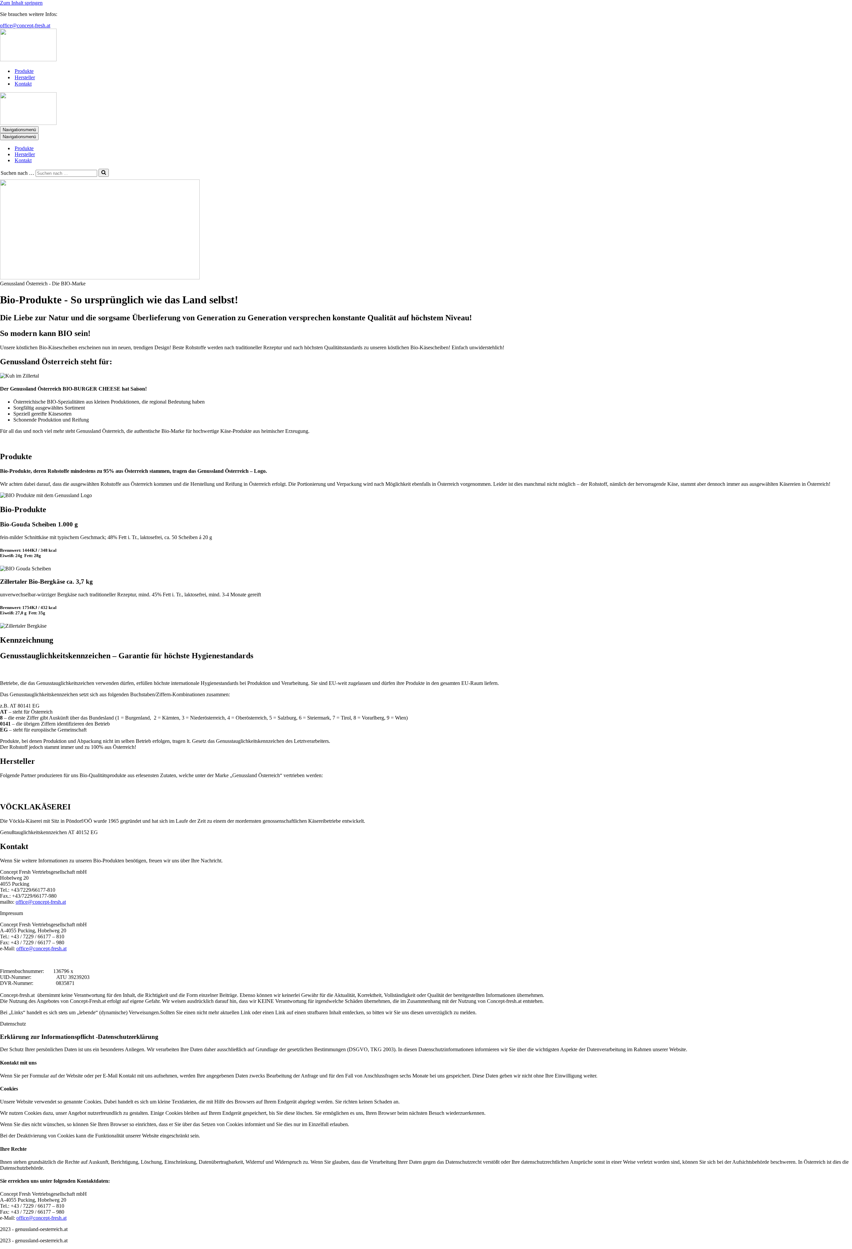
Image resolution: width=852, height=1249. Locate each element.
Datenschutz (13, 1024)
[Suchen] (104, 173)
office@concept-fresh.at (25, 25)
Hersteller (25, 77)
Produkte (24, 71)
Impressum (11, 913)
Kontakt (23, 84)
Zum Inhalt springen (21, 3)
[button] (426, 913)
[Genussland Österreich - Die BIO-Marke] (426, 46)
